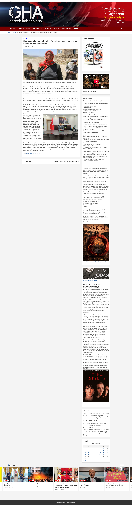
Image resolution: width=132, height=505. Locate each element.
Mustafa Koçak (95, 431)
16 (107, 452)
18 (88, 454)
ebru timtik (96, 420)
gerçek (85, 425)
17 (85, 454)
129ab (94, 413)
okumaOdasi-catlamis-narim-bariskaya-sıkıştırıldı (95, 262)
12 (92, 452)
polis (101, 431)
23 (107, 454)
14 (100, 452)
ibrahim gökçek (99, 429)
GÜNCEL (20, 28)
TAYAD (87, 433)
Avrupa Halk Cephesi (86, 418)
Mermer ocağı (38, 153)
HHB (95, 429)
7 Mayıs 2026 (108, 487)
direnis (84, 420)
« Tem (84, 460)
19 (92, 454)
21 (100, 454)
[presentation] (121, 465)
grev (99, 425)
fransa (101, 423)
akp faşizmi (98, 416)
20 (96, 454)
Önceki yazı (28, 161)
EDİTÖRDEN (6, 480)
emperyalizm (88, 423)
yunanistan (101, 433)
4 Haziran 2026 (83, 487)
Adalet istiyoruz (86, 416)
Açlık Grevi (100, 418)
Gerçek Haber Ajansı (92, 425)
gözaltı (97, 427)
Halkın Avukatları (103, 427)
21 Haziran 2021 (26, 46)
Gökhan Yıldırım (92, 427)
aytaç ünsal (93, 418)
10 (85, 452)
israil (104, 429)
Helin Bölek (91, 429)
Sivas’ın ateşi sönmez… (36, 484)
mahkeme (89, 431)
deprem (106, 418)
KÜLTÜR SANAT (45, 28)
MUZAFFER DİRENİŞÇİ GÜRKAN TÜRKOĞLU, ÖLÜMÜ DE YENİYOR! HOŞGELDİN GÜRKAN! (66, 485)
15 (103, 452)
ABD (97, 413)
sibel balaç (104, 431)
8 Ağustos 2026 (7, 487)
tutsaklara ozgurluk (94, 433)
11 (88, 452)
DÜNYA (28, 28)
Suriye (84, 433)
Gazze (105, 423)
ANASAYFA (12, 28)
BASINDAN (56, 28)
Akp (92, 416)
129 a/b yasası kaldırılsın (88, 413)
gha (32, 46)
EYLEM (94, 423)
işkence (107, 429)
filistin (98, 423)
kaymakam (32, 153)
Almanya (106, 416)
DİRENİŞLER (36, 28)
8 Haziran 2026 (58, 489)
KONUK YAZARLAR (66, 28)
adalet (107, 413)
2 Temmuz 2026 (33, 486)
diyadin (27, 153)
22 (103, 454)
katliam (85, 431)
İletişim (76, 28)
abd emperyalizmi (102, 413)
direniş (89, 420)
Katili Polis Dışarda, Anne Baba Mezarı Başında (65, 161)
